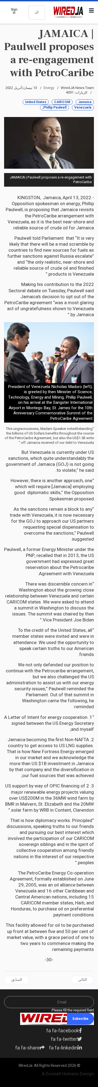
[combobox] (37, 12)
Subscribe (80, 1018)
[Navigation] (91, 10)
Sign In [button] (14, 11)
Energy (49, 87)
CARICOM (62, 102)
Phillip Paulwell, (54, 107)
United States (35, 102)
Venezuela (82, 107)
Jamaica (84, 102)
